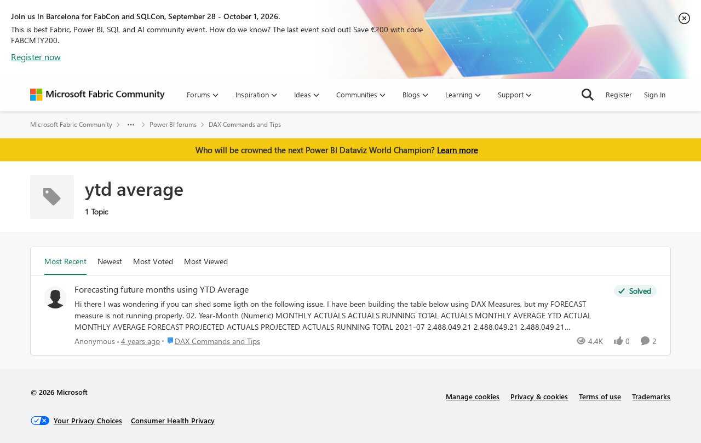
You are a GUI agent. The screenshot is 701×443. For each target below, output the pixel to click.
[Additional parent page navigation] (130, 124)
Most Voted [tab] (153, 261)
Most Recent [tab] (65, 261)
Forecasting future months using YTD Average (161, 289)
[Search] (587, 94)
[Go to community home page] (97, 95)
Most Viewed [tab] (206, 261)
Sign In (654, 94)
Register (619, 94)
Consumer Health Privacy (173, 420)
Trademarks (651, 396)
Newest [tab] (109, 261)
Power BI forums (173, 124)
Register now (36, 56)
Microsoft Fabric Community (71, 124)
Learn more (457, 149)
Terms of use (600, 396)
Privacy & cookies (539, 396)
